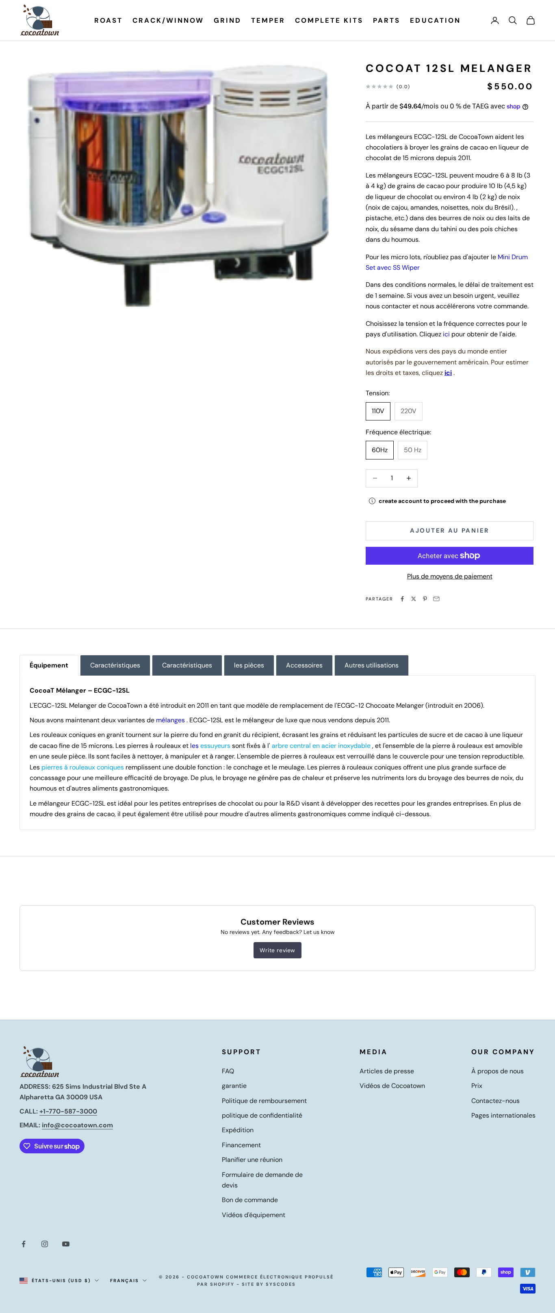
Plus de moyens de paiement (449, 576)
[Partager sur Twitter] (413, 599)
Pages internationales (503, 1115)
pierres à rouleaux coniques (82, 767)
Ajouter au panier (449, 530)
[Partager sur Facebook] (402, 599)
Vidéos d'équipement (253, 1215)
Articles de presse (387, 1071)
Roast (108, 20)
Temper (268, 20)
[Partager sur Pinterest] (425, 599)
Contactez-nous (495, 1100)
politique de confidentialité (262, 1115)
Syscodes (281, 1284)
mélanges (170, 720)
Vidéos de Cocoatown (392, 1085)
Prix (476, 1085)
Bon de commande (250, 1200)
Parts (386, 20)
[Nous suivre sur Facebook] (24, 1244)
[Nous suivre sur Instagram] (45, 1244)
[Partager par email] (436, 599)
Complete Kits (329, 20)
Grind (227, 20)
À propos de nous (497, 1071)
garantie (234, 1085)
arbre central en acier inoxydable (321, 745)
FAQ (228, 1071)
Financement (241, 1145)
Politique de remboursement (264, 1100)
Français (124, 1280)
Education (435, 20)
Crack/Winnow (168, 20)
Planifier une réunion (252, 1159)
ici (446, 334)
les (210, 745)
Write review (277, 950)
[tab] (49, 665)
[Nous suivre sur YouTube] (66, 1244)
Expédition (238, 1130)
